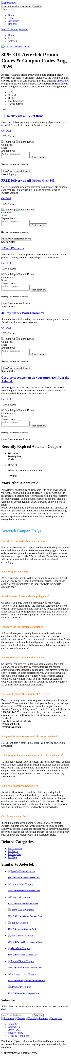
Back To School (9, 29)
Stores (11, 18)
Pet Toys (12, 857)
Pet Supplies (14, 854)
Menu (4, 9)
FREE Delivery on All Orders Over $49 (27, 180)
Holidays (12, 23)
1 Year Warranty (12, 248)
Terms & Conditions (18, 1035)
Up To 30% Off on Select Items (22, 116)
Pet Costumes (15, 848)
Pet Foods (13, 851)
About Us (13, 1024)
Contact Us (14, 1027)
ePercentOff (63, 80)
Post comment (39, 157)
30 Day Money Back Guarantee (22, 313)
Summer (23, 29)
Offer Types (14, 1029)
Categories (13, 21)
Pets (10, 38)
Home (11, 15)
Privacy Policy (15, 1032)
